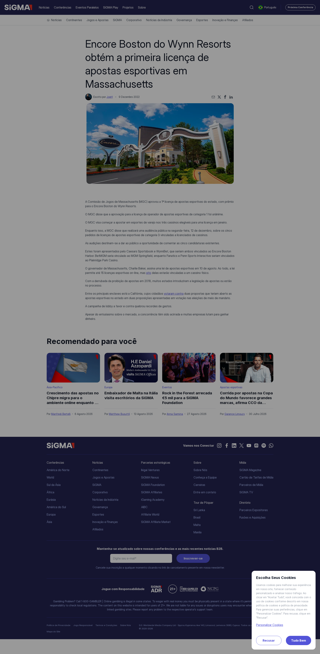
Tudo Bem (298, 640)
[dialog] (160, 327)
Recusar (269, 640)
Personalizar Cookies (269, 625)
